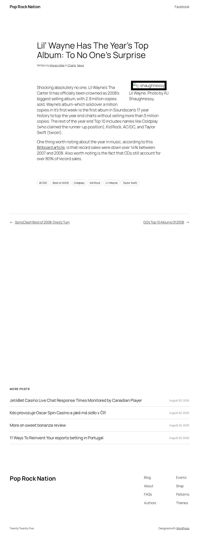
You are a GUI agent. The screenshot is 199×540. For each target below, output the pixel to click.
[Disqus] (99, 292)
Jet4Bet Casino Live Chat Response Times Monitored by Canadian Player (76, 400)
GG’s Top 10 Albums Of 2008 (163, 222)
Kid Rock (95, 183)
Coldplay (79, 183)
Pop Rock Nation (25, 6)
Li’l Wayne (111, 183)
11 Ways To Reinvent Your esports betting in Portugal (56, 438)
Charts (72, 65)
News (80, 65)
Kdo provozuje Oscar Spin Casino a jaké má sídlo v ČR (58, 413)
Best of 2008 (61, 183)
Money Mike (57, 65)
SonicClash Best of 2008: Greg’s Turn (42, 222)
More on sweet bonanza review (38, 425)
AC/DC (43, 183)
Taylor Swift (130, 183)
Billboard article (51, 147)
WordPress (182, 528)
